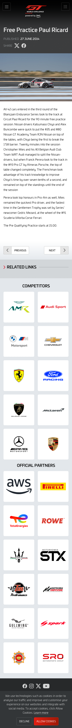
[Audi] (53, 307)
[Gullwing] (18, 623)
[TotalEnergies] (18, 520)
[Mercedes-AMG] (18, 444)
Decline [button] (24, 721)
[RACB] (18, 657)
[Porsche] (53, 444)
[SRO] (53, 657)
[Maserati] (18, 555)
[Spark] (53, 623)
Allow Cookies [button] (46, 721)
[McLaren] (53, 410)
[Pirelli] (53, 486)
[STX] (53, 555)
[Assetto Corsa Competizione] (53, 589)
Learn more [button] (41, 712)
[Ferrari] (18, 375)
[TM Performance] (18, 589)
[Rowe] (53, 520)
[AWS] (18, 486)
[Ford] (53, 375)
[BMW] (18, 341)
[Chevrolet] (53, 341)
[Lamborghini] (18, 410)
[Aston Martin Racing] (18, 307)
